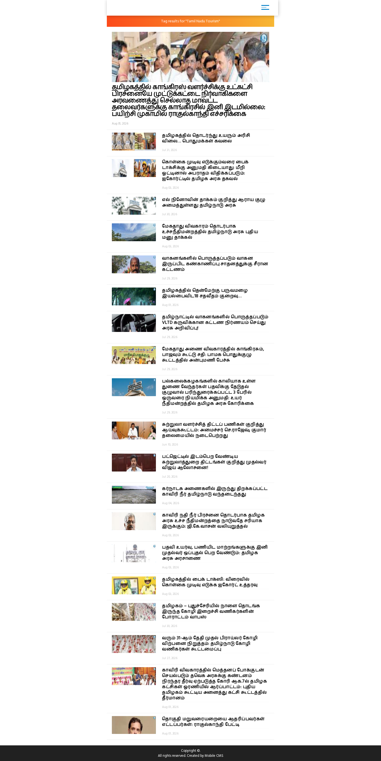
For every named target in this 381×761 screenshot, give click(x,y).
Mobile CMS (214, 755)
